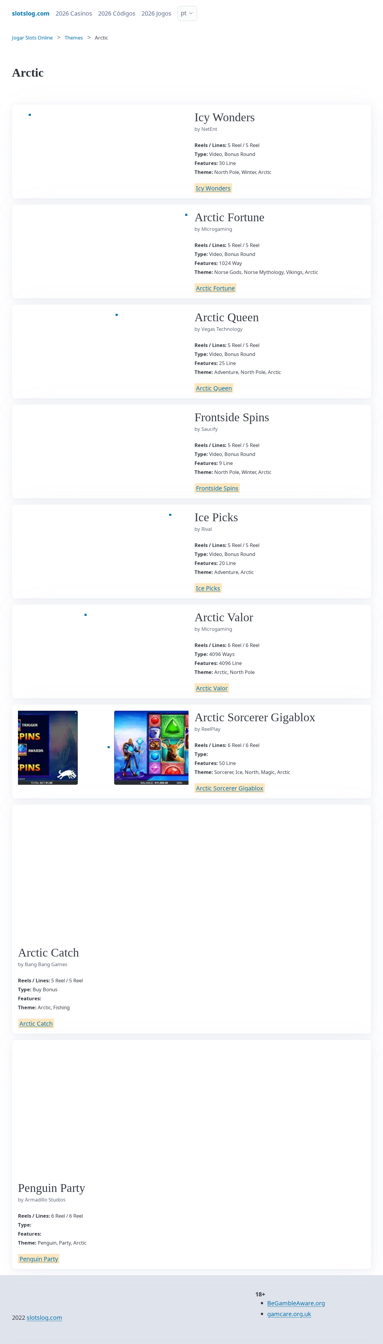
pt (183, 13)
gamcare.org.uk (289, 1314)
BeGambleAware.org (296, 1303)
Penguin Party (38, 1258)
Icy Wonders (213, 188)
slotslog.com (44, 1317)
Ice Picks (208, 588)
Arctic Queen (214, 388)
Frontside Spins (217, 488)
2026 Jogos (156, 13)
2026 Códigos (117, 13)
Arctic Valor (212, 688)
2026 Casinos (74, 13)
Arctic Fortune (215, 288)
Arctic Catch (36, 1023)
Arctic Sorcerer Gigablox (229, 788)
